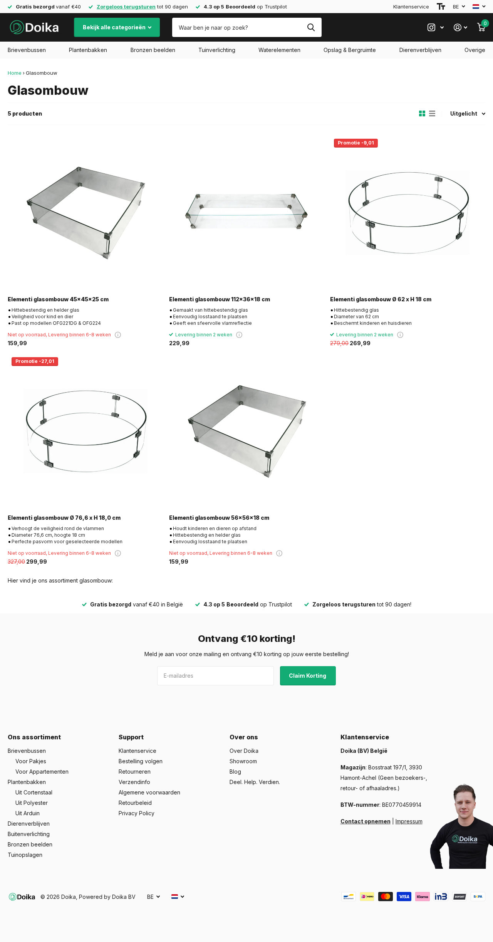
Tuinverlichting (216, 50)
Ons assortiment (34, 737)
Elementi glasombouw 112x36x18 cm (219, 299)
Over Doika (244, 750)
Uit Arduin (27, 813)
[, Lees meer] (435, 27)
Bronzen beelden (153, 50)
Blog (235, 771)
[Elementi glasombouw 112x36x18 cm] (246, 212)
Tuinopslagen (25, 854)
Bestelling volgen (141, 761)
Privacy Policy (136, 813)
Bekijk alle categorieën (115, 27)
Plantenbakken (88, 50)
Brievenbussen (27, 50)
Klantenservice (411, 6)
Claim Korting (308, 675)
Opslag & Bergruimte (350, 50)
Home (15, 73)
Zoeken (311, 27)
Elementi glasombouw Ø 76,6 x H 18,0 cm (64, 517)
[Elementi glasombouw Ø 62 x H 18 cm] (407, 212)
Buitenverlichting (29, 834)
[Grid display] (422, 114)
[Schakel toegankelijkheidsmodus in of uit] (441, 7)
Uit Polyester (31, 802)
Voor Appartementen (42, 771)
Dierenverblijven (420, 50)
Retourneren (135, 771)
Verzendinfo (134, 782)
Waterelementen (279, 50)
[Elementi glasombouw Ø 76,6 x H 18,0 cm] (85, 431)
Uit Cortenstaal (33, 792)
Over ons (244, 737)
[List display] (432, 114)
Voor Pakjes (30, 761)
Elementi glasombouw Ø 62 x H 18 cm (380, 299)
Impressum (409, 821)
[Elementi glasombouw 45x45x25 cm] (85, 212)
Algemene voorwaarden (149, 792)
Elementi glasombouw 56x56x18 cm (219, 517)
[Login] (460, 27)
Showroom (243, 761)
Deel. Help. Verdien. (255, 782)
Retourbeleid (135, 802)
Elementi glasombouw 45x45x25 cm (58, 299)
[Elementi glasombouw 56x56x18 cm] (246, 431)
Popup (118, 335)
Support (131, 737)
